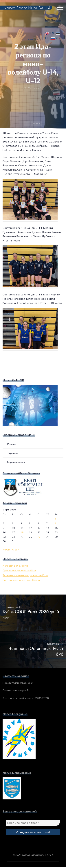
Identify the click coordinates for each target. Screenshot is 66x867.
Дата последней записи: (18, 698)
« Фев (6, 549)
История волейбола (15, 565)
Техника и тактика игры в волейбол (25, 575)
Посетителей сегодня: (17, 682)
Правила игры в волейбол (19, 570)
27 (39, 536)
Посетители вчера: (15, 690)
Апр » (15, 549)
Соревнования (33, 462)
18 (22, 532)
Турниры (33, 453)
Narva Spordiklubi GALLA (27, 7)
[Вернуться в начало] (51, 852)
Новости (32, 39)
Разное (33, 444)
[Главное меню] (60, 8)
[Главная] (27, 123)
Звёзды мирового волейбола (21, 580)
